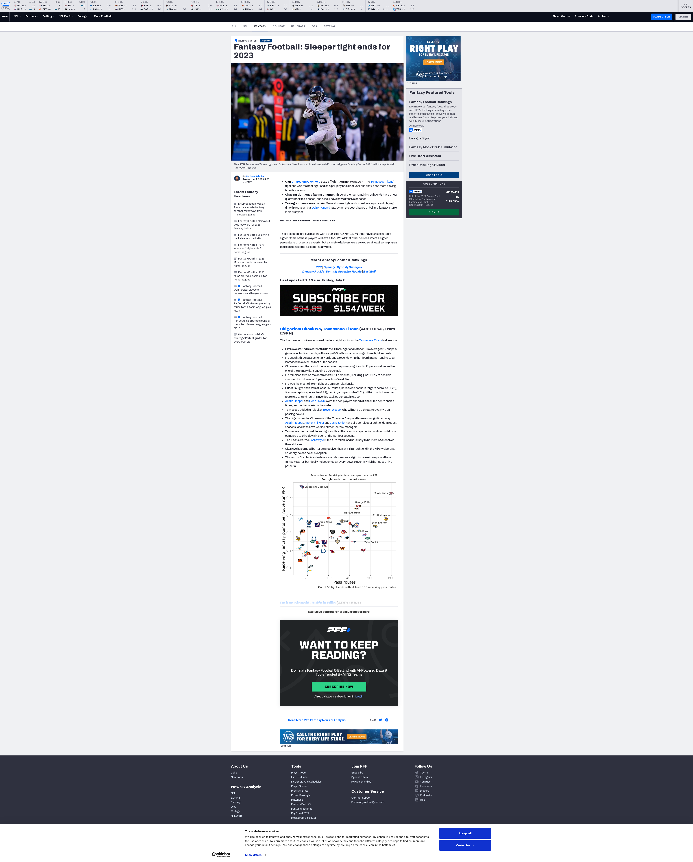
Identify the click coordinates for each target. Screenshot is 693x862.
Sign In (683, 17)
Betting (329, 26)
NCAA (6, 8)
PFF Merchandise (361, 781)
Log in (359, 696)
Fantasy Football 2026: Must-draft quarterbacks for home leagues (250, 276)
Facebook (426, 786)
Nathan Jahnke (255, 176)
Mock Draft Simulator (303, 817)
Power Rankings (300, 795)
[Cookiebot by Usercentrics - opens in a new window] (221, 855)
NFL (6, 4)
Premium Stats (299, 790)
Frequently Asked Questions (368, 802)
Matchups (297, 799)
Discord (424, 790)
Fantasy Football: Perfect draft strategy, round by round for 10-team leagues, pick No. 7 (252, 322)
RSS (423, 799)
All (234, 26)
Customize (463, 845)
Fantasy (261, 26)
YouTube (425, 781)
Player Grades (299, 786)
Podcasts (426, 795)
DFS (314, 26)
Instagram (426, 777)
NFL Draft (298, 26)
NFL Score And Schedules (306, 781)
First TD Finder (299, 777)
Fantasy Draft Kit (301, 804)
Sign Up (265, 41)
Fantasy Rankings (301, 808)
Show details (253, 854)
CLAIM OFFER (661, 17)
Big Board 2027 (300, 813)
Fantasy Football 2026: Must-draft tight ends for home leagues (249, 249)
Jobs (234, 772)
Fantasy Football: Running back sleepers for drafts (251, 237)
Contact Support (361, 797)
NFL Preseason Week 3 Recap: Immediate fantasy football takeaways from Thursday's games (249, 209)
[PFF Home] (4, 16)
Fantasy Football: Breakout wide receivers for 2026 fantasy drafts (252, 225)
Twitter (424, 772)
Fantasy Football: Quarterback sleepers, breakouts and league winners (251, 290)
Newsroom (237, 777)
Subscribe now (339, 686)
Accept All (465, 833)
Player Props (298, 772)
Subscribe (357, 772)
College (279, 26)
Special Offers (359, 777)
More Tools (434, 175)
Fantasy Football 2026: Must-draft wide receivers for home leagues (250, 262)
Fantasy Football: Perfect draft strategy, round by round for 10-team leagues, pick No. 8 (252, 305)
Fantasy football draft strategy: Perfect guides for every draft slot (250, 338)
